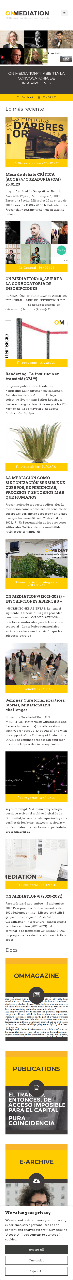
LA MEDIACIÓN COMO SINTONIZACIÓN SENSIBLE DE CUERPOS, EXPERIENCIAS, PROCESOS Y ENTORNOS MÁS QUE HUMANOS (35, 487)
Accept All (36, 1249)
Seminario (28, 97)
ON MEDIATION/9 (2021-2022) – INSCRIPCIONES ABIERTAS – (35, 598)
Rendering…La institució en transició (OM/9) (32, 376)
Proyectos (29, 363)
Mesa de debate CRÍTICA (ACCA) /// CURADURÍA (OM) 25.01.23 (33, 179)
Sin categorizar (30, 163)
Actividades (30, 467)
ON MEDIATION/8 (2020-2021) (33, 896)
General (30, 268)
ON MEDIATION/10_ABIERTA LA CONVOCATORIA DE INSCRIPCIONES (33, 284)
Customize (36, 1260)
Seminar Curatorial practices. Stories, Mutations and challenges (35, 705)
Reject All (37, 1271)
